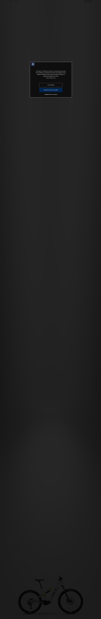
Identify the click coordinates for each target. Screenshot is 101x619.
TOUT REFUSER (50, 85)
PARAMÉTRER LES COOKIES (51, 94)
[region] (51, 79)
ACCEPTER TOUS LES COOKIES (51, 89)
